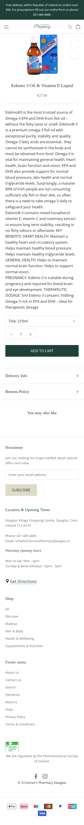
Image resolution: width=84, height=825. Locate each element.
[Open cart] (78, 26)
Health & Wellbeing (19, 638)
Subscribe (21, 490)
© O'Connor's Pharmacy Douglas (42, 782)
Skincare (11, 616)
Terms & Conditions (20, 724)
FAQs (9, 709)
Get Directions (23, 581)
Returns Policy (17, 391)
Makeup (11, 624)
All (7, 609)
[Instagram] (45, 776)
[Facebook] (35, 776)
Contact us (13, 680)
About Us (12, 672)
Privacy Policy (15, 717)
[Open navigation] (6, 27)
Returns (11, 702)
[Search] (70, 27)
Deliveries (12, 695)
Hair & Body (14, 631)
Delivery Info (16, 375)
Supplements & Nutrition (24, 646)
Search (10, 687)
